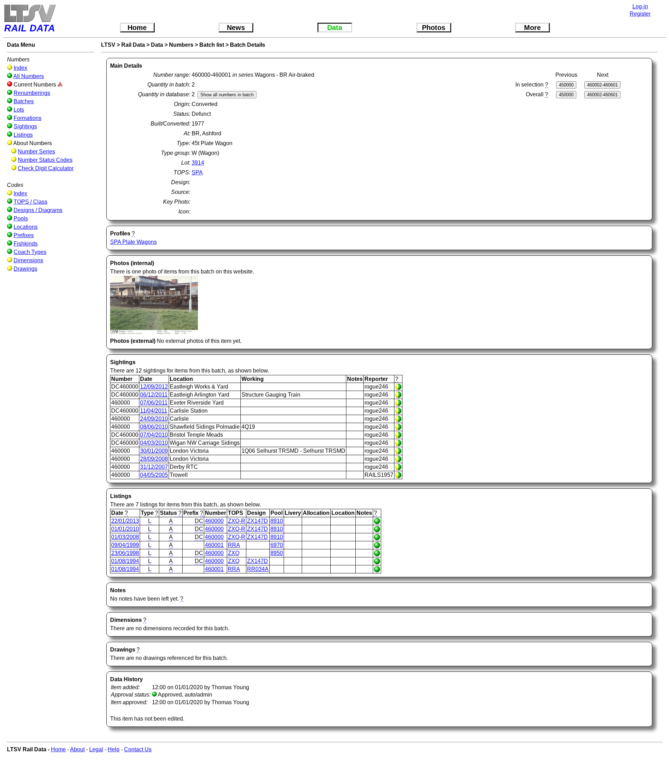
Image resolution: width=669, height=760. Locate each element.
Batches (24, 101)
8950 (276, 553)
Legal (96, 749)
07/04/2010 (154, 435)
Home (137, 27)
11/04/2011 (153, 411)
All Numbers (28, 76)
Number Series (36, 152)
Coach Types (30, 252)
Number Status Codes (45, 160)
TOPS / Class (30, 202)
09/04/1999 (125, 545)
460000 (214, 521)
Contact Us (138, 749)
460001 (214, 545)
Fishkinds (26, 244)
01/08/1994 (125, 561)
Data (334, 27)
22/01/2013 (125, 521)
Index (20, 68)
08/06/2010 (154, 427)
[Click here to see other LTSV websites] (29, 13)
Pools (21, 218)
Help (114, 749)
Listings (23, 135)
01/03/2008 (125, 537)
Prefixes (24, 235)
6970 (276, 545)
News (236, 27)
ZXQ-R (236, 521)
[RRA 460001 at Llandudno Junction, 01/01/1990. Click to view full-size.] (154, 333)
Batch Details (247, 45)
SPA (197, 172)
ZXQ (233, 553)
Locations (26, 227)
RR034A (258, 569)
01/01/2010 (125, 529)
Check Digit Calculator (46, 168)
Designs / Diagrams (38, 210)
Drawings (25, 269)
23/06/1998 (125, 553)
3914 (198, 163)
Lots (19, 110)
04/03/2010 (154, 443)
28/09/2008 (154, 459)
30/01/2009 (154, 451)
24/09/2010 (154, 419)
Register (640, 14)
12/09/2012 (154, 387)
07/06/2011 (154, 403)
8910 (276, 521)
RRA (234, 545)
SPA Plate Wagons (133, 242)
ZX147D (257, 521)
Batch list (211, 45)
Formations (27, 118)
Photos (433, 27)
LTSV (108, 45)
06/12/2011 (154, 395)
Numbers (181, 45)
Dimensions (28, 260)
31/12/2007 (154, 467)
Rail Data (133, 45)
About (77, 749)
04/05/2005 (154, 475)
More (532, 27)
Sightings (25, 126)
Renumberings (32, 93)
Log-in (640, 6)
